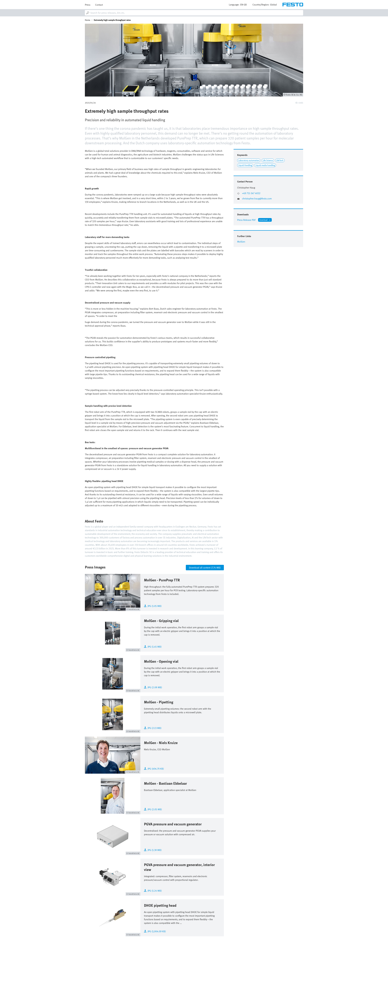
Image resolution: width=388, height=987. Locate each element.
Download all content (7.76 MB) (205, 567)
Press (87, 5)
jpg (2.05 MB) (155, 809)
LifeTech (279, 160)
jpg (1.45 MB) (155, 646)
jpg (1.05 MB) (155, 605)
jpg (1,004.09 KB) (157, 931)
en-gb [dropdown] (243, 4)
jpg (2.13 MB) (154, 727)
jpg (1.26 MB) (155, 890)
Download (263, 219)
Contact (99, 5)
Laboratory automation (248, 160)
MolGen (241, 241)
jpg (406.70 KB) (156, 768)
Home (87, 20)
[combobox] (194, 12)
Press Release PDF (246, 220)
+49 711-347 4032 (251, 193)
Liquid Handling (245, 165)
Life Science (268, 160)
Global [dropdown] (273, 4)
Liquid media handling (265, 165)
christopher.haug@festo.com (257, 198)
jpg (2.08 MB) (155, 687)
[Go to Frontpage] (293, 4)
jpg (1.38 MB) (155, 849)
